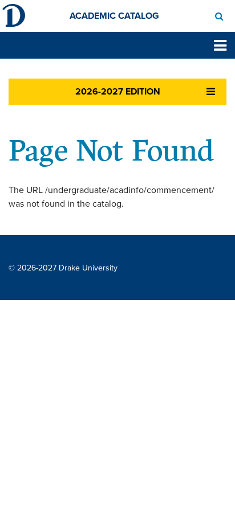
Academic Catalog (114, 15)
